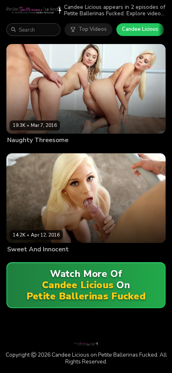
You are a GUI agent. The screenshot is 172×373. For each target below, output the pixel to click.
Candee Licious (140, 29)
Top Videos (92, 29)
